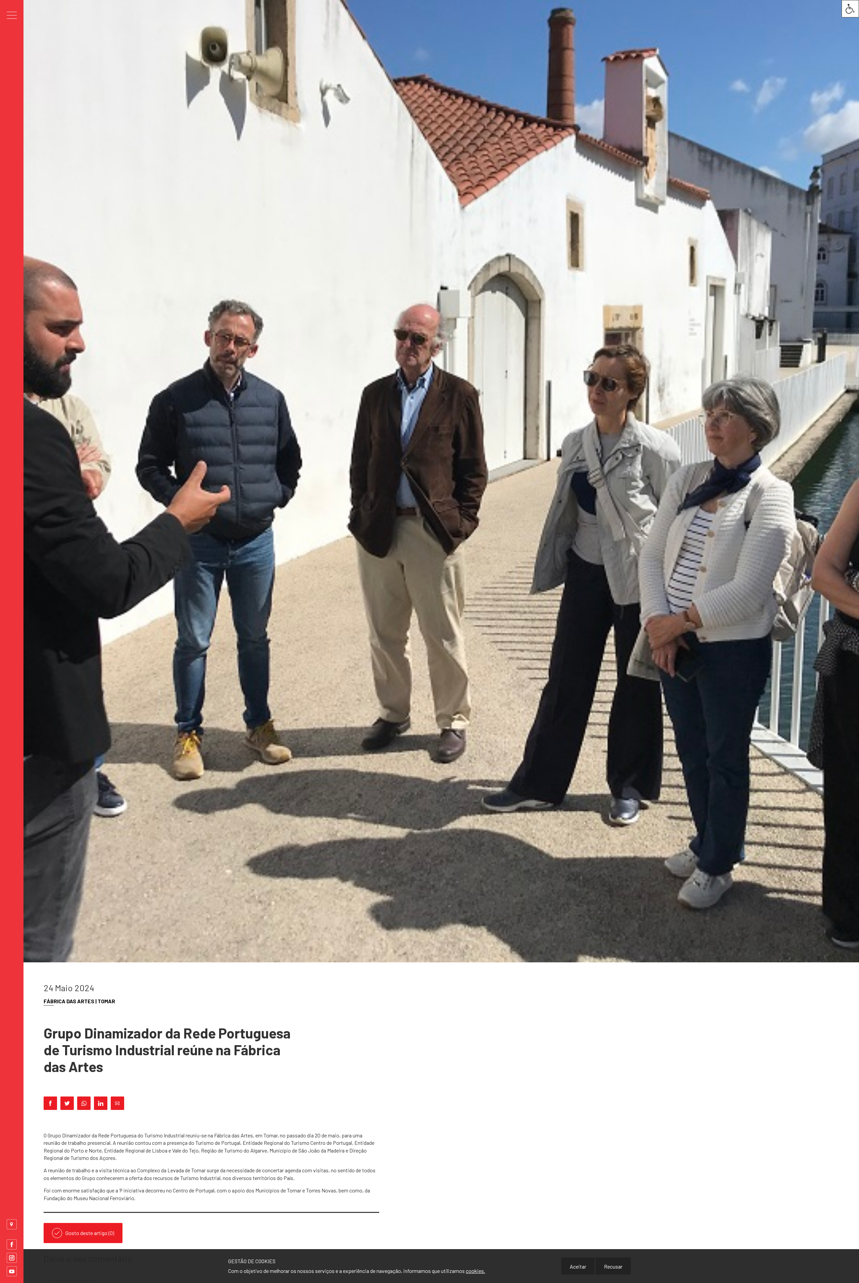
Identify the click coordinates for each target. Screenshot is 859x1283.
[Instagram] (12, 1258)
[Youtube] (12, 1271)
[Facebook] (12, 1244)
